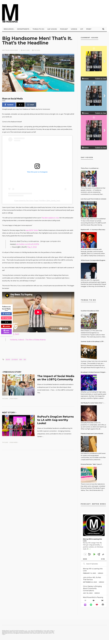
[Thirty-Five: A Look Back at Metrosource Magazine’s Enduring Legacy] (89, 179)
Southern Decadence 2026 (90, 311)
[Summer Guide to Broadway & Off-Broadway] (89, 352)
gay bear (15, 359)
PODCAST (64, 29)
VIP (81, 29)
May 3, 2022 (32, 247)
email (32, 105)
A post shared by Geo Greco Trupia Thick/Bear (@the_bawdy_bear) (37, 200)
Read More (14, 398)
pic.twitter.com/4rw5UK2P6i (27, 244)
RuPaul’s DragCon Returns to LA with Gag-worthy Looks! (55, 420)
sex (25, 359)
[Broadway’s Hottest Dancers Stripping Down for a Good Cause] (89, 383)
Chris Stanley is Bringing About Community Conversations (92, 588)
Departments (23, 29)
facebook (10, 105)
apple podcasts (6, 331)
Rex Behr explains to (50, 218)
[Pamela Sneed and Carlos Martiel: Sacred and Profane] (89, 444)
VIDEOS (74, 29)
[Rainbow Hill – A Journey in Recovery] (89, 240)
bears (8, 359)
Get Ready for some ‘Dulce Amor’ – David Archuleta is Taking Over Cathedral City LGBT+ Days (92, 403)
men (20, 359)
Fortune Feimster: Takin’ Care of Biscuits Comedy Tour (91, 464)
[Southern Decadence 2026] (89, 321)
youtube (7, 326)
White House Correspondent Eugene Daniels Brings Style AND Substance (93, 261)
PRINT (88, 29)
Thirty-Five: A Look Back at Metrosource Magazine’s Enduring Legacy (92, 168)
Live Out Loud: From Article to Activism (93, 199)
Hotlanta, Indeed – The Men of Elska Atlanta (28, 340)
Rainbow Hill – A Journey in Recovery (93, 230)
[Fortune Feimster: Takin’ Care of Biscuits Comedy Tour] (89, 475)
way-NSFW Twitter (32, 230)
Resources (9, 29)
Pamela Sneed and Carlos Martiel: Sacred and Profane (92, 434)
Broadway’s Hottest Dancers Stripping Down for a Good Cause (93, 372)
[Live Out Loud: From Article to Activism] (89, 209)
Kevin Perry (14, 50)
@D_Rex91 (15, 334)
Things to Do (38, 29)
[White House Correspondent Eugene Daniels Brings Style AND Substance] (89, 271)
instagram (7, 318)
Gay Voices (52, 29)
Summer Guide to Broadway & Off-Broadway (92, 342)
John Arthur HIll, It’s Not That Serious (92, 578)
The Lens (37, 50)
